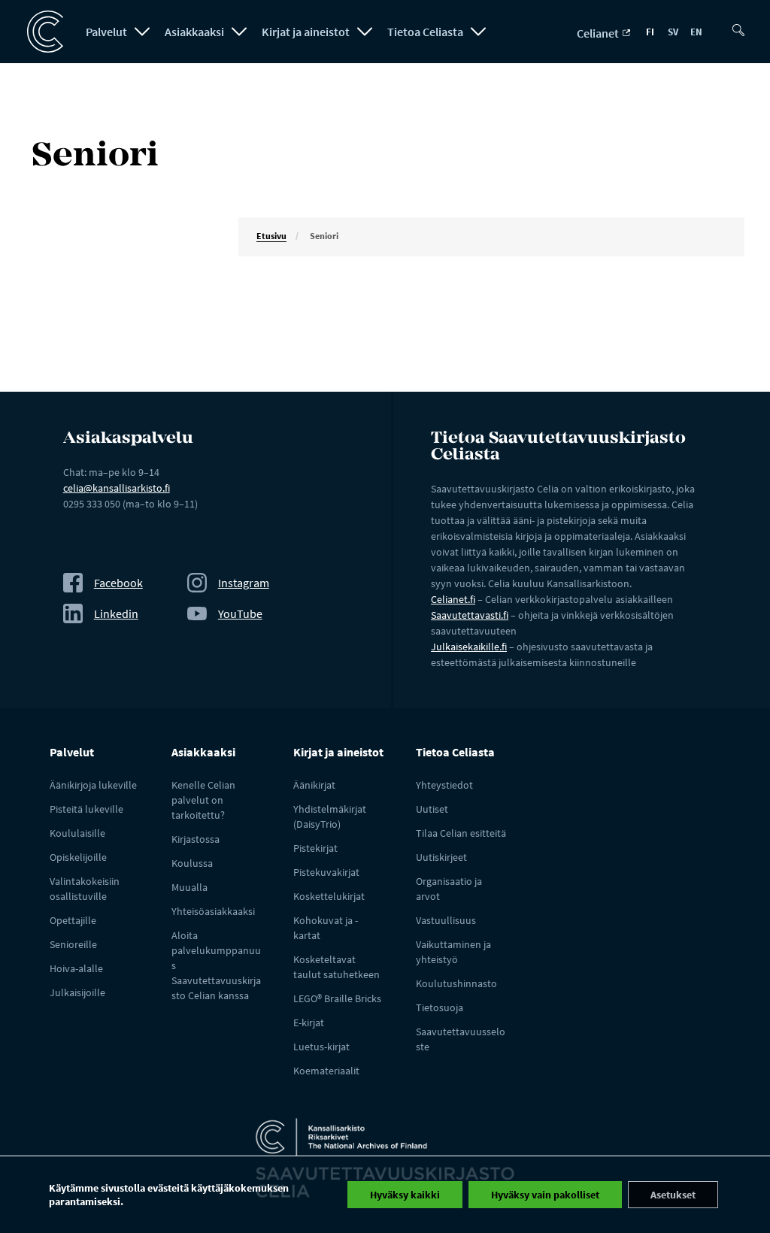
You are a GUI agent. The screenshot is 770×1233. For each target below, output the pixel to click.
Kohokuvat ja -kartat (325, 927)
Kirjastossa (195, 839)
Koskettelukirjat (329, 896)
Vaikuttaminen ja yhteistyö (453, 952)
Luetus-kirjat (321, 1046)
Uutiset (432, 809)
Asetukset (673, 1194)
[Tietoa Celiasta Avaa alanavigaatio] (478, 31)
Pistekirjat (315, 848)
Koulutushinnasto (456, 983)
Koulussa (192, 863)
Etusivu (271, 235)
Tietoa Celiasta (425, 31)
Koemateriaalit (326, 1070)
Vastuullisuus (446, 920)
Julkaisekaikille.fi (469, 646)
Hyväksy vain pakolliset (545, 1194)
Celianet (599, 33)
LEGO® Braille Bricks (337, 998)
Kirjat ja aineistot (306, 31)
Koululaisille (77, 833)
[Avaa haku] (741, 24)
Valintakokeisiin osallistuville (85, 888)
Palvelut (106, 31)
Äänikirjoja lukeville (93, 785)
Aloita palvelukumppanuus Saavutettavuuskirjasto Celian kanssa (216, 965)
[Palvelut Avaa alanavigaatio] (142, 31)
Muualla (189, 887)
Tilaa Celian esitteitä (461, 833)
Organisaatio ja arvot (449, 888)
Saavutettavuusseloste (460, 1039)
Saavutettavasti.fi (469, 615)
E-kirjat (308, 1022)
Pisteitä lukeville (86, 809)
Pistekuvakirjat (326, 872)
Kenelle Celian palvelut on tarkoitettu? (203, 800)
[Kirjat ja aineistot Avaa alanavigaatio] (364, 31)
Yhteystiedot (444, 785)
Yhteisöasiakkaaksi (213, 911)
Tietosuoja (439, 1007)
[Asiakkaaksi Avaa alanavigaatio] (239, 31)
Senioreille (73, 944)
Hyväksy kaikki (405, 1194)
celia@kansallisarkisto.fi (116, 488)
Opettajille (73, 920)
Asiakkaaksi (194, 31)
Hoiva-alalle (76, 968)
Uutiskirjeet (441, 857)
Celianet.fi (453, 599)
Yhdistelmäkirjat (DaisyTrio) (329, 816)
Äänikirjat (314, 785)
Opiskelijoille (78, 857)
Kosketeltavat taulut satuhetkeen (336, 967)
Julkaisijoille (77, 992)
